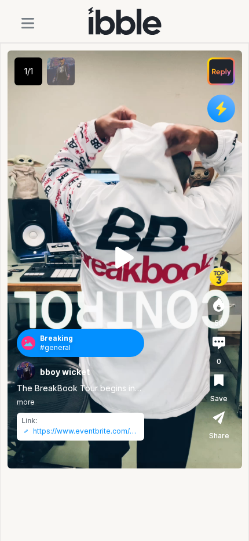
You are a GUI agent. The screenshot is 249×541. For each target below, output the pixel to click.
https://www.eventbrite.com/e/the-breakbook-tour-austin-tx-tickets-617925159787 (86, 431)
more (26, 402)
